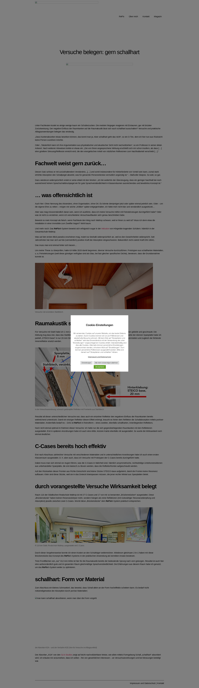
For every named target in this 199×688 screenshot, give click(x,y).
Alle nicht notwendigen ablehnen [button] (106, 363)
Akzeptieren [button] (99, 367)
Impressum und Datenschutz (99, 357)
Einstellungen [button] (86, 363)
